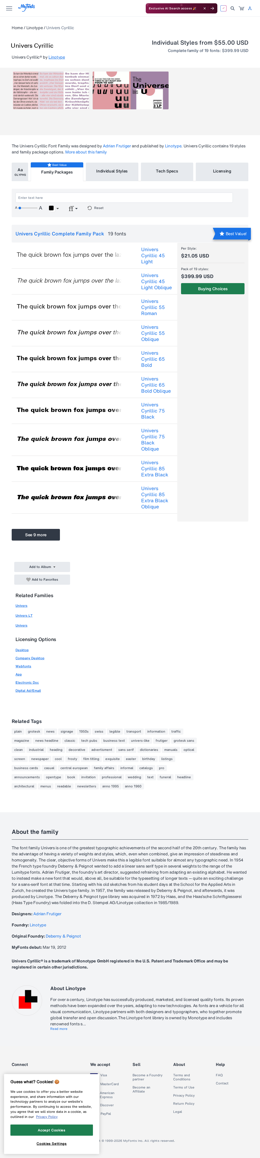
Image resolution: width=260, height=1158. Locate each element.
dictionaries (149, 750)
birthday (148, 759)
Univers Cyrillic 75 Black (153, 410)
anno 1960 (133, 786)
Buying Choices (213, 289)
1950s (84, 732)
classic (69, 741)
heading (56, 750)
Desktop (22, 650)
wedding (134, 777)
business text (114, 741)
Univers (21, 605)
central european (74, 768)
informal (126, 768)
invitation (88, 777)
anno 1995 (110, 786)
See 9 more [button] (35, 535)
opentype (53, 777)
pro (161, 768)
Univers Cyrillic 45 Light (153, 255)
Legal (177, 1112)
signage (67, 732)
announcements (27, 777)
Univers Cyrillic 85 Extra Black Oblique (154, 497)
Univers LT (23, 615)
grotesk (34, 732)
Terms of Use (183, 1087)
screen (19, 759)
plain (18, 732)
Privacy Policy (184, 1096)
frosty (72, 759)
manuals (170, 750)
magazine (21, 741)
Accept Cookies (51, 1130)
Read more (59, 1029)
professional (112, 777)
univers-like (140, 741)
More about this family (86, 152)
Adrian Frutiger (117, 146)
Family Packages (57, 172)
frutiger (162, 741)
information (156, 732)
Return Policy (183, 1104)
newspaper (40, 759)
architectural (24, 786)
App (18, 674)
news (50, 732)
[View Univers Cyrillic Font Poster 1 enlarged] (51, 90)
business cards (26, 768)
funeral (165, 777)
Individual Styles (112, 171)
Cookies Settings (52, 1143)
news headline (46, 741)
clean (18, 750)
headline (184, 777)
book (71, 777)
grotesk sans (184, 741)
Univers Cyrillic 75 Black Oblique (153, 439)
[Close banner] (204, 8)
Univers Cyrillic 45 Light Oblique (156, 281)
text (150, 777)
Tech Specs (167, 171)
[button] (53, 208)
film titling (91, 759)
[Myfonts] (26, 10)
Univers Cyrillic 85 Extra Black (154, 468)
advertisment (101, 750)
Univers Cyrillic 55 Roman (153, 307)
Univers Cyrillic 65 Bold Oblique (156, 384)
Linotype (34, 28)
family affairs (104, 768)
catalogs (146, 768)
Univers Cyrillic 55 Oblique (153, 333)
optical (189, 750)
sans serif (126, 750)
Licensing (222, 171)
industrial (36, 750)
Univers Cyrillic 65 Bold (153, 359)
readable (64, 786)
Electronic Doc (27, 682)
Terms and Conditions (181, 1077)
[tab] (20, 172)
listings (167, 759)
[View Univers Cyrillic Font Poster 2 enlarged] (131, 90)
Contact (222, 1083)
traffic (176, 732)
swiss (99, 732)
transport (133, 732)
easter (131, 759)
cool (58, 759)
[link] (241, 8)
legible (114, 732)
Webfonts (23, 666)
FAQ (219, 1075)
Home (17, 28)
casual (49, 768)
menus (45, 786)
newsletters (86, 786)
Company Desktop (29, 658)
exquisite (112, 759)
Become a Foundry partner (147, 1077)
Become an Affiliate (141, 1089)
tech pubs (89, 741)
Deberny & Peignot (63, 936)
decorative (77, 750)
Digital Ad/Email (28, 690)
